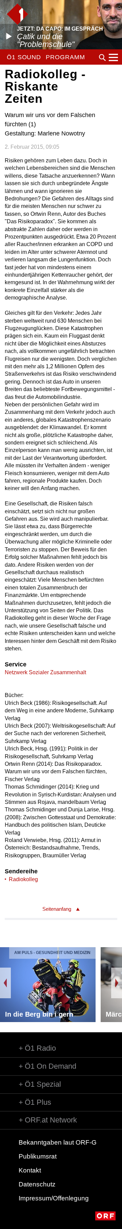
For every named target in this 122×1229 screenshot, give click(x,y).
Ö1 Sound (24, 57)
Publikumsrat (38, 1156)
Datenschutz (37, 1184)
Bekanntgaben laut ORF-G (58, 1142)
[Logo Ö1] (17, 14)
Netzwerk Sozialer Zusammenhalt (45, 672)
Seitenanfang (56, 909)
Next (116, 983)
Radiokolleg (23, 879)
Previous (5, 983)
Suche (102, 57)
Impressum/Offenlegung (54, 1198)
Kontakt (30, 1170)
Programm (65, 57)
